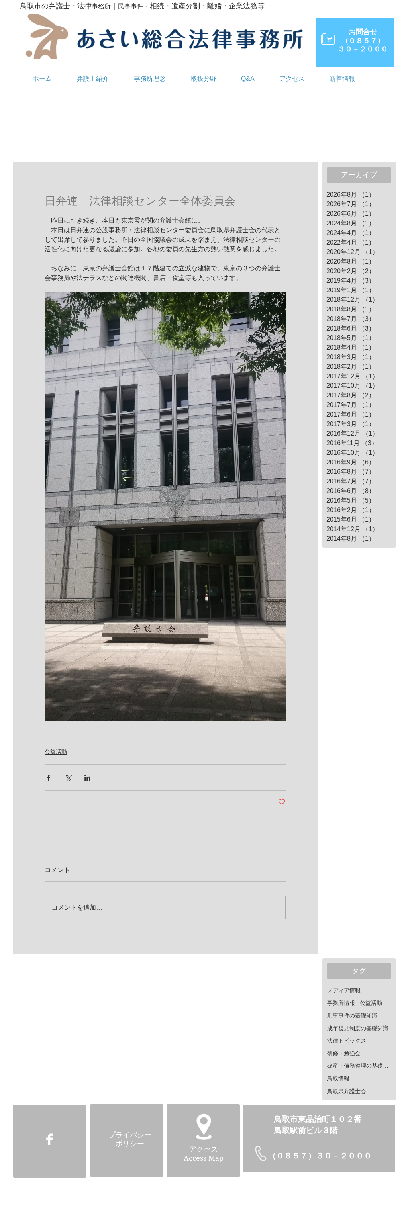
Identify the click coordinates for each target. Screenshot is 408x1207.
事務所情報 (341, 1003)
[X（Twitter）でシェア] (68, 777)
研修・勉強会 (344, 1053)
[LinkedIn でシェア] (87, 777)
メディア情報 (344, 990)
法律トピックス (346, 1040)
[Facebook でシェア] (48, 777)
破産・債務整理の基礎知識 (360, 1065)
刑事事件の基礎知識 (352, 1015)
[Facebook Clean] (49, 1139)
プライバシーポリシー (129, 1139)
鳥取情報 (338, 1078)
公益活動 (56, 752)
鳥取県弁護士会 (346, 1091)
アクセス (203, 1149)
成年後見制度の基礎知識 (357, 1028)
